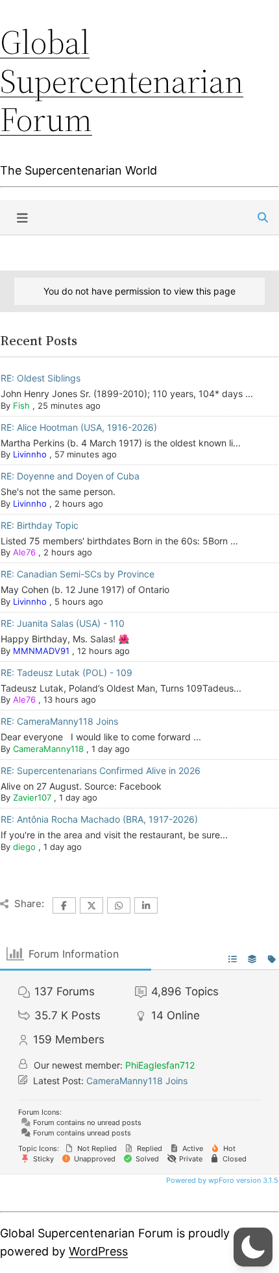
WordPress (98, 1251)
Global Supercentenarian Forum (121, 81)
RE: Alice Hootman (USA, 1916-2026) (79, 427)
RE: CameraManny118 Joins (59, 721)
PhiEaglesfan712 (160, 1065)
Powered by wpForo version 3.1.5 (221, 1180)
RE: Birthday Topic (40, 525)
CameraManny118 (48, 749)
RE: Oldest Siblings (40, 377)
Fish (21, 405)
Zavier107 (32, 797)
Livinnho (30, 454)
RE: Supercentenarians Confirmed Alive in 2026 (100, 770)
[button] (253, 1247)
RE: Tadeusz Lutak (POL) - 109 (66, 672)
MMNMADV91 (41, 651)
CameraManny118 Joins (137, 1080)
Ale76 (24, 552)
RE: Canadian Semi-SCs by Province (77, 573)
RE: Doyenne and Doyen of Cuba (70, 475)
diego (24, 847)
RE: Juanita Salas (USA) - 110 (63, 623)
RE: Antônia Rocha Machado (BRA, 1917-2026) (99, 819)
